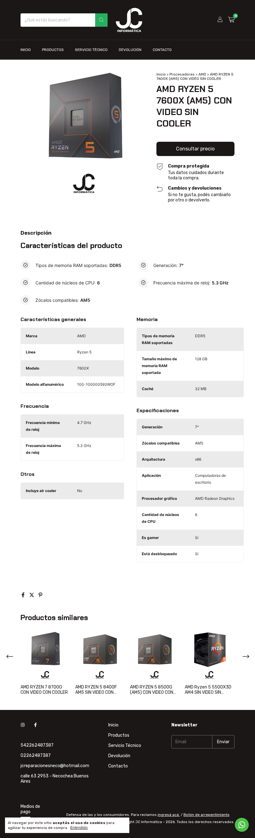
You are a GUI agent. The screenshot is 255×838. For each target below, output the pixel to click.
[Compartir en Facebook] (24, 595)
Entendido (79, 828)
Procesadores (182, 74)
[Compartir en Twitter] (32, 595)
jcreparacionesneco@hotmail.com (55, 765)
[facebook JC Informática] (35, 725)
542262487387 (37, 745)
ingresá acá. (169, 815)
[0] (231, 20)
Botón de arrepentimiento (206, 815)
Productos (53, 50)
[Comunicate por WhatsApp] (242, 825)
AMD (202, 74)
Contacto (162, 50)
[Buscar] (101, 20)
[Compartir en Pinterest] (40, 595)
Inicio (26, 50)
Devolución (130, 50)
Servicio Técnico (91, 50)
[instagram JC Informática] (23, 725)
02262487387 (36, 755)
